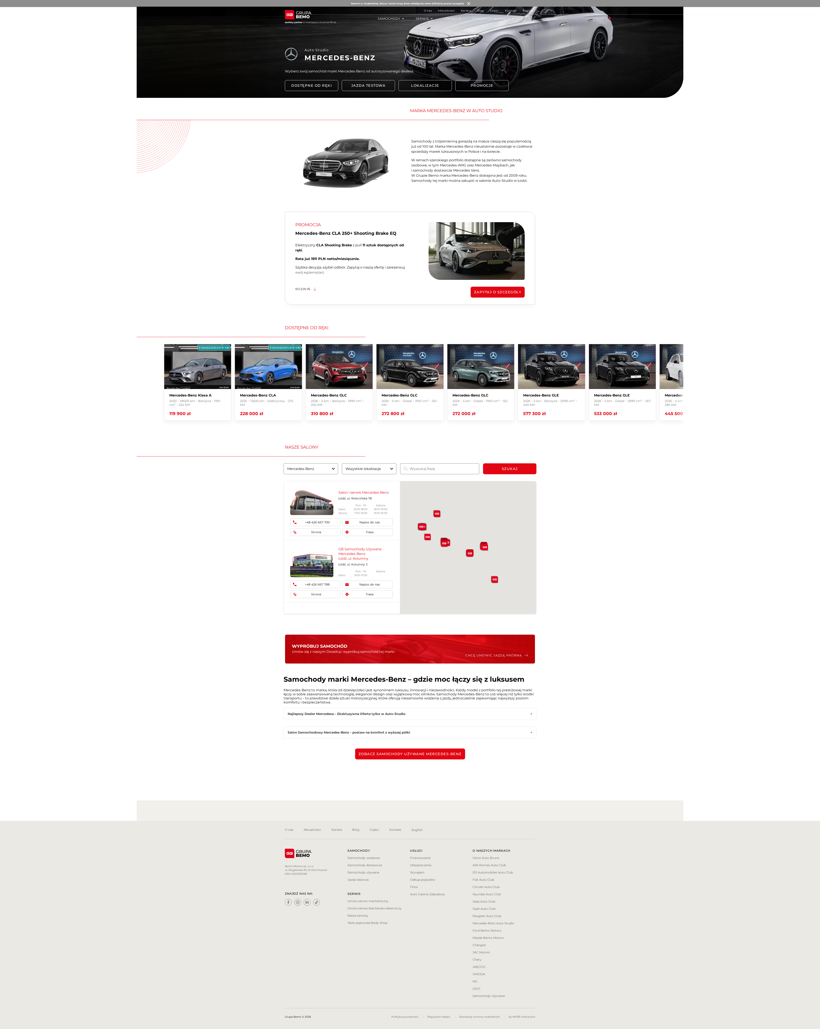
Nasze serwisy (357, 915)
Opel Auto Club (484, 909)
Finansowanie (420, 858)
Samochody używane (363, 872)
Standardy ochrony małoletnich (479, 1016)
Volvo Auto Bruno (486, 858)
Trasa (369, 532)
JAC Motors (481, 952)
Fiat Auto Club (483, 880)
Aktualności (446, 10)
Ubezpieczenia (420, 865)
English (528, 10)
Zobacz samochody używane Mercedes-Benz (410, 754)
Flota (414, 887)
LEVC (476, 989)
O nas (428, 10)
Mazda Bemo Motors (488, 938)
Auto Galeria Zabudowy (427, 894)
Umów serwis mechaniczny (367, 901)
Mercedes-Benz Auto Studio (493, 923)
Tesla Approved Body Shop (367, 923)
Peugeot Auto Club (487, 916)
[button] (427, 537)
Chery (477, 959)
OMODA (479, 974)
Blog (480, 10)
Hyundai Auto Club (487, 894)
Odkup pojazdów (422, 880)
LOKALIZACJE (425, 86)
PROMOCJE (482, 86)
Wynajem (417, 872)
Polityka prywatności (405, 1016)
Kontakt (511, 10)
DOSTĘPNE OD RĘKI (311, 86)
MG (475, 981)
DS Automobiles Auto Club (493, 872)
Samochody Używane (489, 996)
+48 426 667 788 (317, 584)
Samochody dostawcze (364, 865)
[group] (197, 382)
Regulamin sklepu (438, 1016)
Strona (316, 532)
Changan (479, 945)
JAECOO (479, 967)
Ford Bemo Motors (487, 930)
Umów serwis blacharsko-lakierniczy (374, 908)
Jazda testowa (368, 86)
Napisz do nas (369, 522)
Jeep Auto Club (484, 901)
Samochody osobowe (363, 858)
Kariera (466, 10)
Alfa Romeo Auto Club (489, 865)
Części (494, 10)
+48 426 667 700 (317, 522)
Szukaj (510, 469)
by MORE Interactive (522, 1016)
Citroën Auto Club (486, 887)
